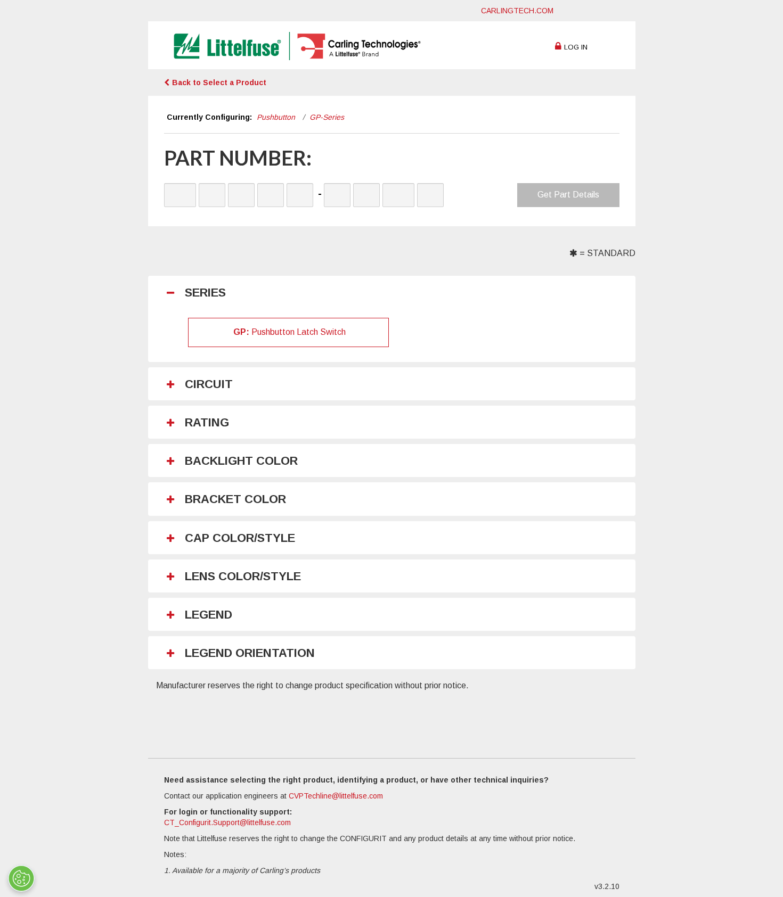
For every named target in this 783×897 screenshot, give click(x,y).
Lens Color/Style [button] (243, 576)
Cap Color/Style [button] (240, 538)
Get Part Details (568, 194)
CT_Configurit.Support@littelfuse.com (227, 822)
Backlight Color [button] (241, 461)
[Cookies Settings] (21, 878)
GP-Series (326, 117)
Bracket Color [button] (235, 499)
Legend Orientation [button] (250, 653)
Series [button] (205, 292)
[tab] (397, 293)
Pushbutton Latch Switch (289, 331)
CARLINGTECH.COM (517, 10)
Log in (576, 47)
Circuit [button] (209, 384)
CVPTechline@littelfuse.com (336, 796)
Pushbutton (276, 117)
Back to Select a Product (219, 82)
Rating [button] (207, 422)
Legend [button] (208, 614)
